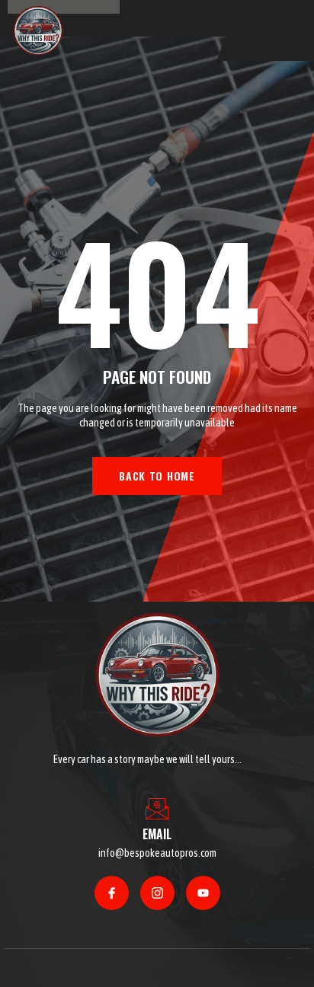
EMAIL (157, 834)
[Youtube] (203, 893)
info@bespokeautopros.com (157, 853)
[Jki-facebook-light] (112, 893)
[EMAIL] (157, 808)
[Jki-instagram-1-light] (157, 893)
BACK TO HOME (156, 476)
